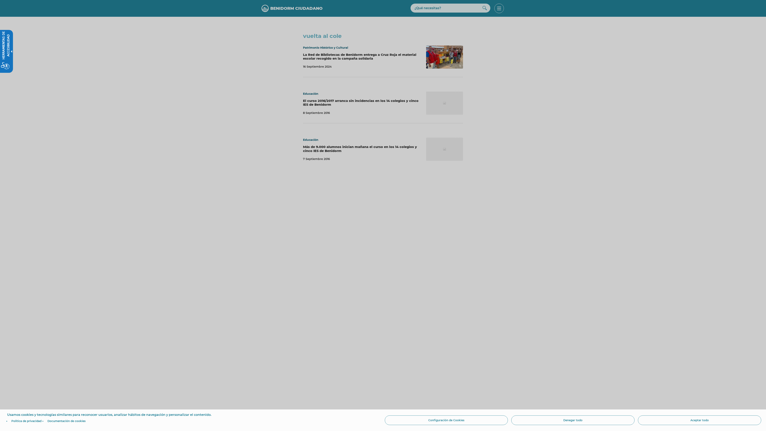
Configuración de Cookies (446, 420)
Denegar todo (572, 420)
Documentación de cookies (66, 421)
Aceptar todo (699, 420)
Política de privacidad (26, 421)
